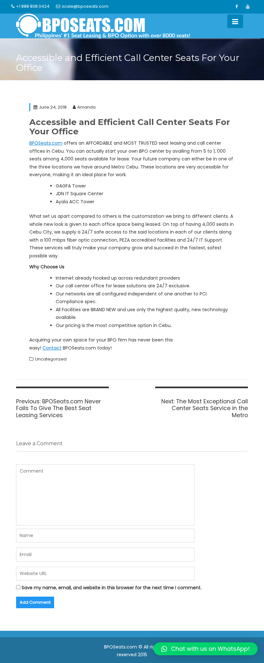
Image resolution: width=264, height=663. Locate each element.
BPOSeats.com (45, 143)
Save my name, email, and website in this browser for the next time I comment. (112, 587)
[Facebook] (236, 7)
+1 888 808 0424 (33, 6)
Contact (51, 348)
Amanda (86, 107)
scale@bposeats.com (85, 6)
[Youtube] (247, 7)
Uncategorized (51, 359)
